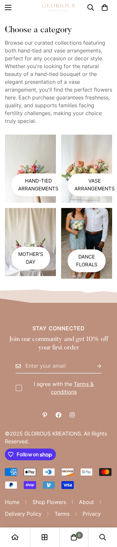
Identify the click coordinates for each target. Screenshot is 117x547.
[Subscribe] (93, 366)
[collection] (44, 537)
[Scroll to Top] (105, 512)
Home (12, 502)
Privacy (92, 513)
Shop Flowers (49, 502)
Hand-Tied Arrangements (38, 185)
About (86, 502)
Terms (62, 513)
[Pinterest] (45, 415)
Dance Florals (87, 261)
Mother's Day (30, 258)
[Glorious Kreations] (58, 7)
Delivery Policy (23, 513)
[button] (104, 7)
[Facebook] (58, 415)
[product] (15, 537)
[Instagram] (72, 415)
